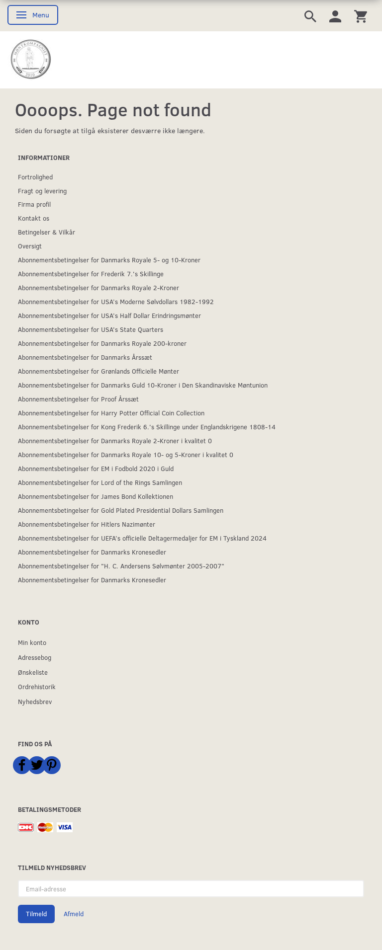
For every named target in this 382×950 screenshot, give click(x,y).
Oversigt (30, 245)
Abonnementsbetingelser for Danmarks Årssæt (85, 357)
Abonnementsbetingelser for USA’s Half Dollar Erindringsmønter (109, 315)
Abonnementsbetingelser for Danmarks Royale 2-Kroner (98, 287)
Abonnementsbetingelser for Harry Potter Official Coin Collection (111, 412)
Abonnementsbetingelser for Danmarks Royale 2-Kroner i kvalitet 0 (115, 440)
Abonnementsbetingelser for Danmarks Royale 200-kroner (102, 343)
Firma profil (34, 204)
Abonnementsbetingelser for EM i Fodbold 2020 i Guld (96, 468)
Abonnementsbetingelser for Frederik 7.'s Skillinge (91, 273)
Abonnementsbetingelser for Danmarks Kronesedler (92, 552)
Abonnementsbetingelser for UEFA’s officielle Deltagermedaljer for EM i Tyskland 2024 (142, 538)
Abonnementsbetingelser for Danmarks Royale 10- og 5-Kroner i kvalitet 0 (125, 454)
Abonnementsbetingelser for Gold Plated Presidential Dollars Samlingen (120, 510)
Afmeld (74, 913)
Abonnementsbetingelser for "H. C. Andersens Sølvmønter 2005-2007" (121, 565)
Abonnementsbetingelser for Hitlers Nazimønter (86, 524)
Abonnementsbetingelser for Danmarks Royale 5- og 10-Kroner (109, 259)
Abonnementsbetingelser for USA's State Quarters (90, 329)
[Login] (335, 15)
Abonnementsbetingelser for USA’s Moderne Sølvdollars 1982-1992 (116, 301)
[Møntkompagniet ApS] (31, 59)
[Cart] (361, 15)
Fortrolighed (35, 176)
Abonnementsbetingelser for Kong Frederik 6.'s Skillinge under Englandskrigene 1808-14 (147, 426)
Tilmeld (36, 913)
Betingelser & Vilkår (46, 232)
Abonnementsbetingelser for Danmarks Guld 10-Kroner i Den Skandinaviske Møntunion (143, 385)
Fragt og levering (42, 190)
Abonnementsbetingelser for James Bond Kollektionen (95, 496)
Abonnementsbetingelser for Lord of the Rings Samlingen (100, 482)
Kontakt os (33, 218)
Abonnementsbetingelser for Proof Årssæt (78, 399)
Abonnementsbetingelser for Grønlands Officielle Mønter (98, 371)
